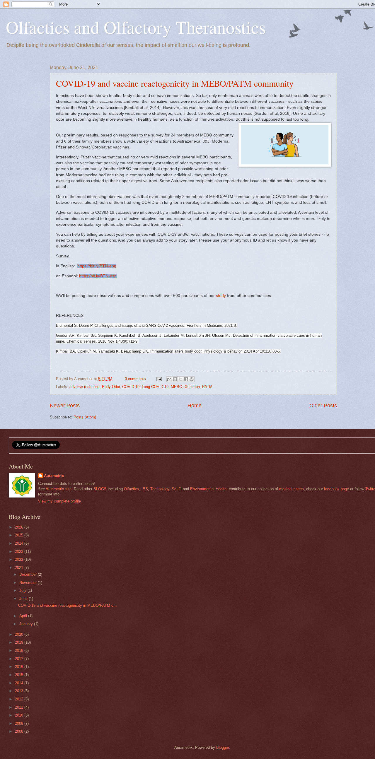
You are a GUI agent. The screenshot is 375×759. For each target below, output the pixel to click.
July (23, 590)
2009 (19, 723)
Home (195, 405)
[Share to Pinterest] (192, 379)
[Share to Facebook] (186, 379)
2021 (19, 567)
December (28, 574)
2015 (19, 675)
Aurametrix (54, 475)
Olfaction (192, 386)
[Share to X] (180, 379)
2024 (19, 543)
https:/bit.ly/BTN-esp (98, 276)
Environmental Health (208, 489)
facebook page (336, 489)
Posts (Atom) (85, 417)
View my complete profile (59, 501)
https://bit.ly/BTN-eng (96, 266)
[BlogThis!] (175, 379)
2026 (19, 527)
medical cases (291, 489)
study (221, 295)
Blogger (222, 747)
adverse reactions (84, 386)
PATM (207, 386)
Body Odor (111, 386)
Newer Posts (65, 405)
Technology (159, 489)
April (23, 616)
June (24, 598)
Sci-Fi (177, 489)
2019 (19, 642)
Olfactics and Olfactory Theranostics (136, 27)
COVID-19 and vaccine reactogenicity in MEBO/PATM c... (67, 605)
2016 (19, 666)
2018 (19, 650)
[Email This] (169, 379)
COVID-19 (130, 386)
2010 (19, 715)
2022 (19, 559)
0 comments (135, 379)
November (28, 582)
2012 (19, 699)
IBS (145, 489)
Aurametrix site (58, 489)
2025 (19, 535)
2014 (19, 683)
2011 (19, 707)
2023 (19, 551)
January (26, 624)
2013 (19, 691)
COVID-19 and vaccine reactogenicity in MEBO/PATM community (175, 83)
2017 (19, 659)
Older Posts (323, 405)
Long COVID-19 (155, 386)
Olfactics (131, 489)
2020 (19, 634)
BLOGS (100, 489)
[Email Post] (158, 379)
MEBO (176, 386)
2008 (19, 731)
